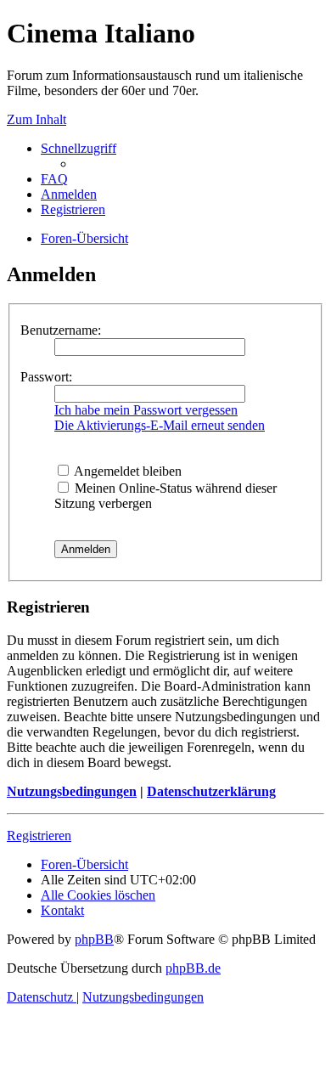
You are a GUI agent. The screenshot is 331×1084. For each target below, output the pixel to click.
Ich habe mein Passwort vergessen (146, 410)
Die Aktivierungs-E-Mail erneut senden (159, 425)
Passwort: (46, 377)
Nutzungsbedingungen (72, 791)
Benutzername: (60, 330)
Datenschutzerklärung (211, 791)
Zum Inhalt (36, 119)
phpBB (94, 939)
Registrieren (39, 835)
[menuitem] (54, 179)
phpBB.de (193, 968)
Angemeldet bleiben (126, 471)
